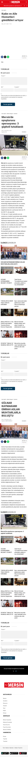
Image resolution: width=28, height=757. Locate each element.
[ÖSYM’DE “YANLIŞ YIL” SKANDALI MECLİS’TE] (7, 335)
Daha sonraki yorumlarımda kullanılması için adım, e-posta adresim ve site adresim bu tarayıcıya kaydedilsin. (14, 97)
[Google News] (24, 58)
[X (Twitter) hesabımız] (13, 671)
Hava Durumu (6, 724)
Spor (4, 708)
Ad (2, 87)
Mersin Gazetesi (7, 719)
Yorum (3, 75)
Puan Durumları (7, 727)
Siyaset (5, 705)
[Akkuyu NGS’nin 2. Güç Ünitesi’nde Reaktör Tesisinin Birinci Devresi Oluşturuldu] (7, 314)
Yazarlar (5, 741)
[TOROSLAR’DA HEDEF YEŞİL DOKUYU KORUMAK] (7, 293)
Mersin (4, 698)
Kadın (4, 710)
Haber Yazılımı (18, 748)
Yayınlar (5, 738)
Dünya (4, 713)
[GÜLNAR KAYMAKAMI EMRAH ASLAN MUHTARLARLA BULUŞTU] (14, 252)
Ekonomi (5, 703)
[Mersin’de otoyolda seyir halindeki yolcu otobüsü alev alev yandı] (20, 335)
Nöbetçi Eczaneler (7, 722)
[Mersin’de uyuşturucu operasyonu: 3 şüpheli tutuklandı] (14, 521)
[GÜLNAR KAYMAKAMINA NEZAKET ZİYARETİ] (7, 272)
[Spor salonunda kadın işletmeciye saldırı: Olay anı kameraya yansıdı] (20, 293)
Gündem (24, 131)
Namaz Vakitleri (7, 729)
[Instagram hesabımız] (16, 671)
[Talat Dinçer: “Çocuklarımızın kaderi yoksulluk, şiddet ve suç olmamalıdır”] (20, 272)
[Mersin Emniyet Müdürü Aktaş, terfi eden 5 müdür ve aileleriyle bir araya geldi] (20, 314)
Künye (4, 736)
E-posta (17, 87)
